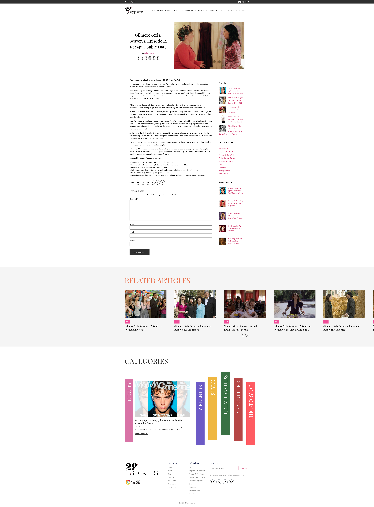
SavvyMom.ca (223, 174)
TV (127, 321)
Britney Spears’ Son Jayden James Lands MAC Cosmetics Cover (235, 91)
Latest (152, 11)
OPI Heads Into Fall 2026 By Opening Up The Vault (235, 228)
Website (133, 240)
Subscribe (243, 468)
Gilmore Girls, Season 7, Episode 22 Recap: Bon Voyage (143, 327)
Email (132, 232)
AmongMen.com (224, 170)
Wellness (189, 11)
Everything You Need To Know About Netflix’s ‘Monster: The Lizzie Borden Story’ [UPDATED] (235, 241)
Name (133, 224)
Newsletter (222, 167)
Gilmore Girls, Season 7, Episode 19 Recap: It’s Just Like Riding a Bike (292, 327)
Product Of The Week (226, 155)
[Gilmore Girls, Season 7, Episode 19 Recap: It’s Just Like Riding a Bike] (295, 304)
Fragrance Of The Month (227, 152)
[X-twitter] (218, 481)
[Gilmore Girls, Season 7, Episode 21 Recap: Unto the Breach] (195, 304)
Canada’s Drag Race (226, 161)
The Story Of (231, 11)
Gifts (220, 164)
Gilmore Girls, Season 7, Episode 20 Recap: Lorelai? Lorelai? (242, 327)
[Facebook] (212, 481)
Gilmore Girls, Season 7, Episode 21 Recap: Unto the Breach (192, 327)
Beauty (160, 11)
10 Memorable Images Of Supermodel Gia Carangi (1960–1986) (235, 100)
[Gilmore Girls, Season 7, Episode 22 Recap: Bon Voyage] (146, 304)
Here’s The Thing (216, 11)
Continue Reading (141, 433)
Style (167, 11)
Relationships (201, 11)
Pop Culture (177, 11)
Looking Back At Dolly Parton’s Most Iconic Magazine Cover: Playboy (235, 203)
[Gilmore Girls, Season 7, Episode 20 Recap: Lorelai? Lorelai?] (245, 304)
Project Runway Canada (227, 158)
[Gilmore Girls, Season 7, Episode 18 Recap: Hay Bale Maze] (344, 304)
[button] (138, 58)
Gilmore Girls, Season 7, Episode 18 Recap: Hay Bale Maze (341, 327)
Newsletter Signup (130, 2)
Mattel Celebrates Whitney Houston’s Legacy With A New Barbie (235, 215)
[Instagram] (225, 481)
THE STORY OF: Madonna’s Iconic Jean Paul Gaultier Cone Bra (235, 119)
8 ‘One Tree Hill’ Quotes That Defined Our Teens (235, 110)
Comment (134, 199)
